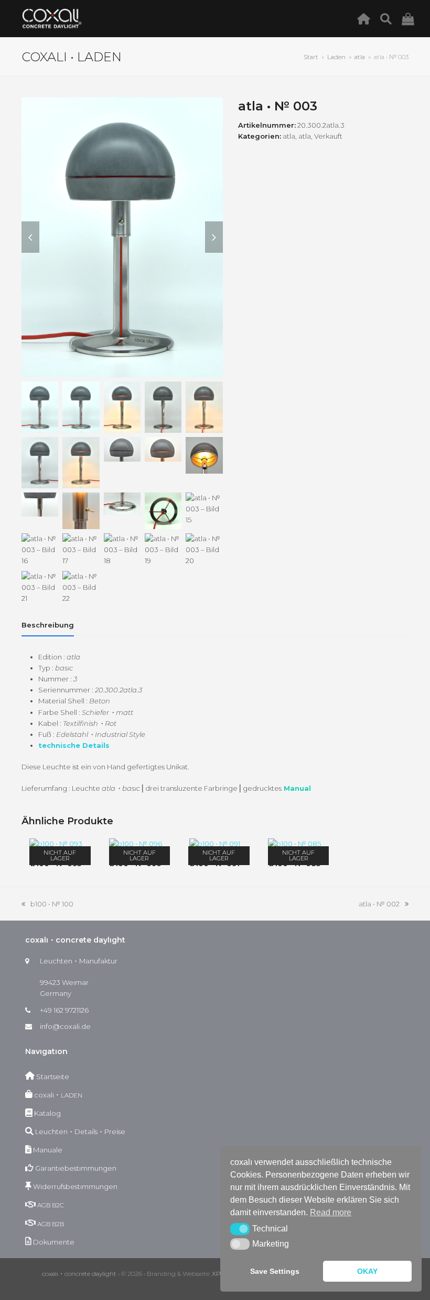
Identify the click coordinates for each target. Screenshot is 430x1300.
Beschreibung (48, 625)
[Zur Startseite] (366, 18)
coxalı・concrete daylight (79, 1273)
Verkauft (328, 136)
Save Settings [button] (274, 1271)
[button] (240, 1229)
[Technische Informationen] (389, 18)
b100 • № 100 (47, 905)
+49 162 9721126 (64, 1010)
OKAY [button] (367, 1271)
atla (289, 136)
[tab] (48, 624)
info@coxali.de (65, 1026)
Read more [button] (330, 1212)
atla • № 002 (379, 905)
